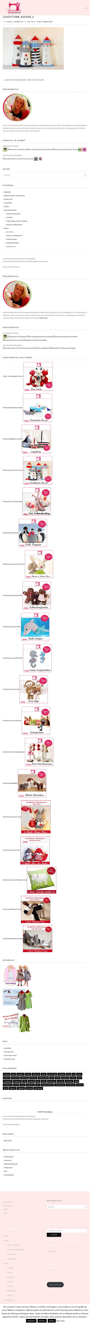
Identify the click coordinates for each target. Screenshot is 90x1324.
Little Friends (51, 1081)
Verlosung (29, 1088)
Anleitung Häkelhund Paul (12, 909)
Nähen (6, 228)
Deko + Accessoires (14, 1245)
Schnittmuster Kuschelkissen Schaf (15, 880)
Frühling (11, 1268)
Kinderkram (17, 1081)
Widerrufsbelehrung (11, 1164)
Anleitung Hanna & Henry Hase (13, 564)
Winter (10, 1295)
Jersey (79, 1078)
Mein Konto (8, 1141)
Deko (68, 1074)
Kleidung (31, 1081)
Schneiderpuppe (60, 1085)
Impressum (8, 1160)
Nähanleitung (7, 1085)
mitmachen (69, 1081)
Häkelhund (65, 1078)
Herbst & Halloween (13, 214)
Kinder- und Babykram (14, 235)
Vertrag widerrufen (55, 1285)
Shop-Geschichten (12, 243)
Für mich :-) (10, 232)
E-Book (79, 1074)
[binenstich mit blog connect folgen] (40, 159)
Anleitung (6, 1074)
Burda (43, 1074)
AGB (5, 1171)
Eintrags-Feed (9, 1052)
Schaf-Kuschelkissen (47, 1085)
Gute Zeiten (8, 203)
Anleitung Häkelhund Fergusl (13, 938)
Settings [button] (51, 1321)
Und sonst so (11, 246)
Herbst (58, 1078)
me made (60, 1081)
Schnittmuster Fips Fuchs (11, 850)
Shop (5, 1088)
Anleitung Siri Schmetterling (12, 501)
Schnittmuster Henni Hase (12, 817)
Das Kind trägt (52, 1074)
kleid (25, 1081)
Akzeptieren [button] (31, 1321)
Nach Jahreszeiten (10, 210)
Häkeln (6, 206)
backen (28, 1074)
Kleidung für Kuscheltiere (16, 1250)
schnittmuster (70, 1085)
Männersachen (11, 239)
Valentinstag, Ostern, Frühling (16, 221)
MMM (76, 1081)
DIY (74, 1074)
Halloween (33, 1078)
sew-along (79, 1085)
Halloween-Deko (43, 1078)
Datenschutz (8, 1168)
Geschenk (6, 1078)
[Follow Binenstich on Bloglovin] (36, 159)
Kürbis (43, 1081)
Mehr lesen (44, 318)
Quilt (38, 1085)
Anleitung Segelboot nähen (12, 439)
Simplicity (12, 1088)
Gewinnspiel (15, 1078)
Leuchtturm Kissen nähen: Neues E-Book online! (23, 80)
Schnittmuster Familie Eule (12, 721)
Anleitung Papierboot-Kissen (13, 407)
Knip (38, 1081)
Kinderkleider (7, 1081)
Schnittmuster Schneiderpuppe (14, 752)
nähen (16, 1085)
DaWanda (61, 1074)
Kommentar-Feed (10, 1055)
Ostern (22, 1085)
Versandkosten (9, 1175)
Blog (5, 1213)
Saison (6, 1263)
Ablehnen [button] (42, 1321)
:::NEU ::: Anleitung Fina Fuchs (13, 376)
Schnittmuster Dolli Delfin (12, 627)
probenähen (30, 1085)
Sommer (9, 217)
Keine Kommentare (44, 22)
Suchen (54, 1234)
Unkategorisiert (9, 1300)
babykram (20, 1074)
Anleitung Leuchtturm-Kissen (13, 470)
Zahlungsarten (9, 1157)
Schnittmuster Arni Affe (11, 689)
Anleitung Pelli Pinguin (10, 533)
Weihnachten (38, 1088)
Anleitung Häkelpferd (10, 783)
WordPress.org (9, 1059)
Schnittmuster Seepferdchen (13, 658)
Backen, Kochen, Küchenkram (14, 196)
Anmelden (7, 1048)
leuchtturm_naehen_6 (18, 16)
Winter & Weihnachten (14, 225)
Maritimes (11, 1277)
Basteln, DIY (8, 199)
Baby (13, 1074)
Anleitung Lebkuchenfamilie (12, 595)
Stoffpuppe (21, 1088)
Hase (52, 1078)
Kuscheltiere (12, 1254)
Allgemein (7, 192)
